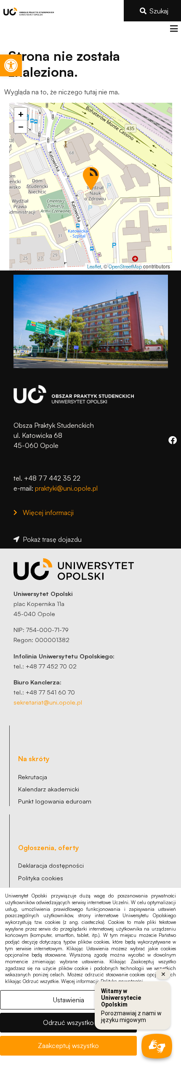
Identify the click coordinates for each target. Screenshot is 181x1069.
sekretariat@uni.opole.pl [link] (47, 702)
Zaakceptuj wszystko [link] (68, 1045)
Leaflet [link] (94, 266)
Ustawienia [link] (68, 1000)
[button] (173, 28)
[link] (11, 65)
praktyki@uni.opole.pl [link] (66, 488)
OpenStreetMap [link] (125, 266)
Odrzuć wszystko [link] (68, 1022)
